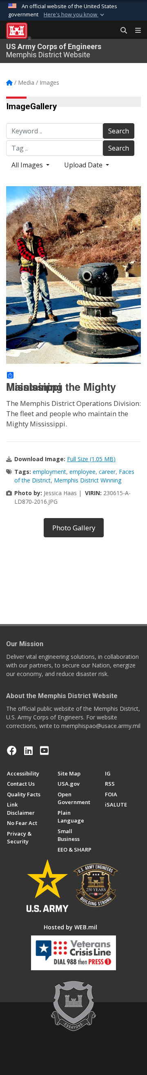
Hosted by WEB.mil (70, 927)
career (107, 472)
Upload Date (84, 164)
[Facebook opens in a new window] (12, 750)
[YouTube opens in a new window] (44, 750)
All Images (28, 164)
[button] (75, 15)
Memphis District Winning (87, 480)
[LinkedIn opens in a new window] (28, 750)
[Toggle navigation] (135, 30)
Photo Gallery (73, 527)
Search (118, 130)
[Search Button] (121, 30)
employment (49, 472)
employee (82, 472)
